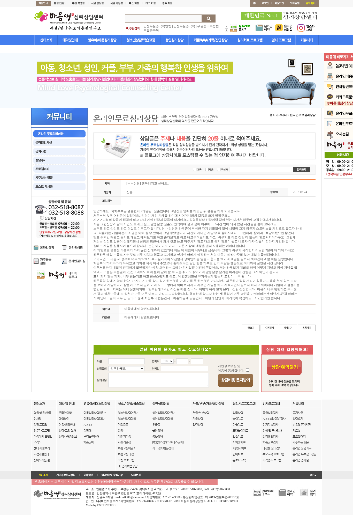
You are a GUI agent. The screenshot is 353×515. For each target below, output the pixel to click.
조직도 (37, 442)
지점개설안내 (41, 454)
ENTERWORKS (106, 505)
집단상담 (198, 424)
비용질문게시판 (302, 424)
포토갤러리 (299, 436)
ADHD (87, 424)
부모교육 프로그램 (273, 454)
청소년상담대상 (127, 419)
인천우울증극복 (184, 26)
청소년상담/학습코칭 (131, 404)
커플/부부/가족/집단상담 (208, 404)
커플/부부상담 (201, 413)
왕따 (120, 430)
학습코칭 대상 (126, 454)
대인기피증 (124, 436)
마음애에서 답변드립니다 (141, 309)
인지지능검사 (270, 424)
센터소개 (39, 404)
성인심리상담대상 (162, 419)
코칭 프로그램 (126, 460)
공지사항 (298, 413)
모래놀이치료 (240, 430)
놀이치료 (238, 419)
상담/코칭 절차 (67, 430)
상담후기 (298, 419)
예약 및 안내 (66, 404)
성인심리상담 (160, 404)
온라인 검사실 (301, 460)
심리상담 (238, 413)
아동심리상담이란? (94, 413)
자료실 (296, 430)
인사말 (37, 419)
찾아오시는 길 (42, 460)
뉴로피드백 (239, 460)
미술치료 (238, 424)
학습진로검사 (270, 442)
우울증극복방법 (208, 26)
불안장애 (157, 430)
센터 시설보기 (42, 448)
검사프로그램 (271, 404)
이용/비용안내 (67, 424)
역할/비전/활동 (42, 413)
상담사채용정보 (68, 436)
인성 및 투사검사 (272, 430)
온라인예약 (65, 413)
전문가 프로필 (42, 430)
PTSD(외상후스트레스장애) (168, 442)
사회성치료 (239, 442)
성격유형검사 (270, 436)
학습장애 (88, 442)
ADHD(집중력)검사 (274, 419)
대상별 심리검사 (272, 448)
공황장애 (157, 436)
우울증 (156, 424)
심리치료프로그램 (244, 404)
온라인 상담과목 (302, 448)
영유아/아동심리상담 (96, 404)
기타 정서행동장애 (162, 448)
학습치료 (238, 436)
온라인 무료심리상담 (304, 454)
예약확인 (64, 419)
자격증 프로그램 (272, 460)
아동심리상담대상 (93, 419)
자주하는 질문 (301, 442)
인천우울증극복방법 (157, 26)
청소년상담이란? (127, 413)
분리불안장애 (91, 436)
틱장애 (87, 430)
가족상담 (198, 419)
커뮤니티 (298, 404)
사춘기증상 (124, 442)
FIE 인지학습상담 (127, 466)
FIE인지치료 (239, 448)
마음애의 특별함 (43, 436)
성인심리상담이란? (163, 413)
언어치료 (238, 454)
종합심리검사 (270, 413)
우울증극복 (151, 30)
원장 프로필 (40, 424)
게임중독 (123, 424)
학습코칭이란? (126, 448)
